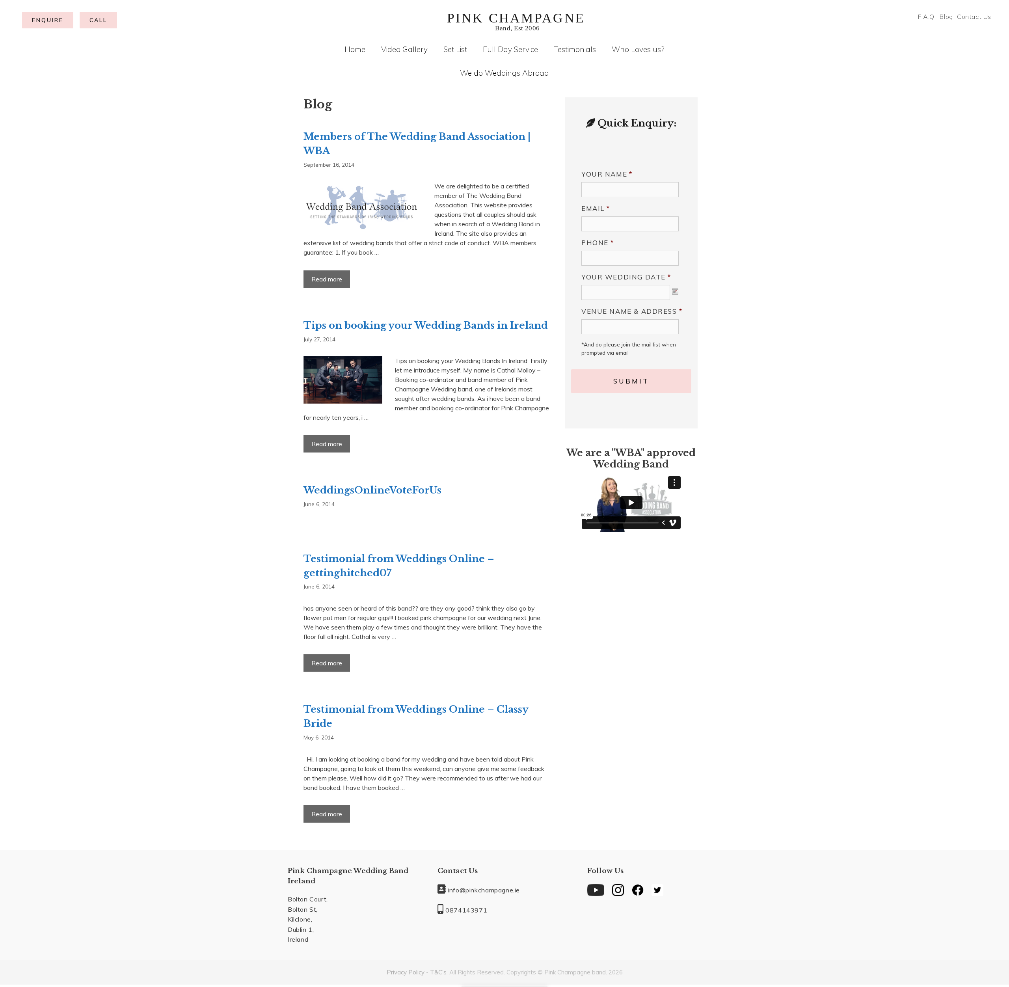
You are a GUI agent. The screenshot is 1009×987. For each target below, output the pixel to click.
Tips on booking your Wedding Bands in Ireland (425, 325)
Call (98, 20)
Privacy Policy (405, 972)
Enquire (47, 20)
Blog (946, 16)
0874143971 (465, 910)
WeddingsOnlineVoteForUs (372, 490)
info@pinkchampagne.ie (483, 890)
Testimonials (575, 49)
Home (354, 49)
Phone (597, 242)
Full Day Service (510, 49)
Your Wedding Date (626, 277)
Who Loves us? (638, 49)
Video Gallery (404, 49)
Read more (330, 281)
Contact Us (974, 16)
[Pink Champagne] (516, 20)
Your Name (607, 174)
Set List (455, 49)
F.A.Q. (927, 16)
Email (596, 208)
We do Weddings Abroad (504, 73)
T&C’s (438, 972)
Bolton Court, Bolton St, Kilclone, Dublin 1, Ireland (308, 919)
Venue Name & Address (632, 311)
